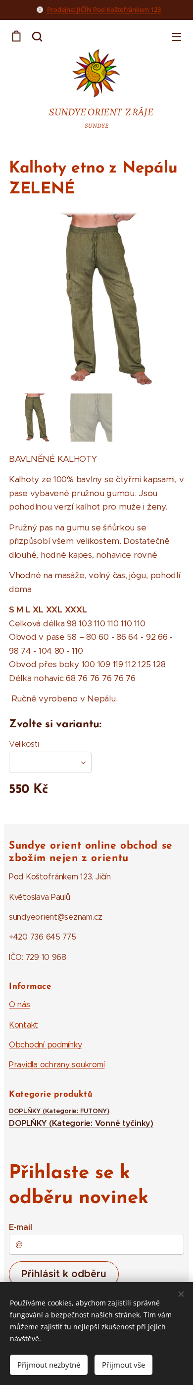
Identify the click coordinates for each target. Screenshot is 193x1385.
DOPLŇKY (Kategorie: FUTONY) (59, 1111)
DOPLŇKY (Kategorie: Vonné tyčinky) (81, 1123)
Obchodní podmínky (45, 1044)
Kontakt (23, 1025)
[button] (37, 36)
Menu (177, 36)
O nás (19, 1004)
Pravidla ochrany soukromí (56, 1064)
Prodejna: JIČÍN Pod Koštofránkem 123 (104, 9)
